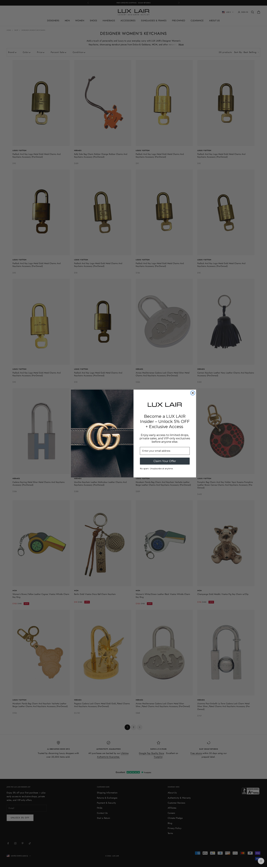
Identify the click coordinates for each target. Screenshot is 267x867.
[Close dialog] (193, 393)
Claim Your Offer (165, 461)
